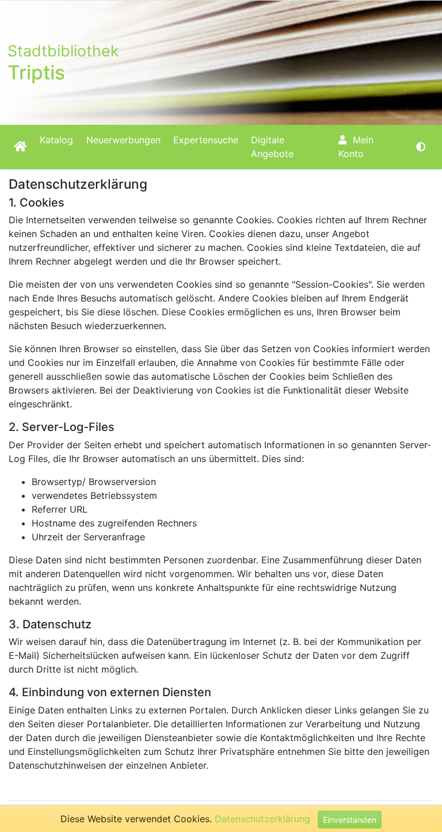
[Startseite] (20, 146)
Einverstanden (349, 820)
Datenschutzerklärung (262, 819)
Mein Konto (356, 146)
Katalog (56, 140)
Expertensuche (205, 140)
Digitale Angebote (272, 146)
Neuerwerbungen (123, 140)
